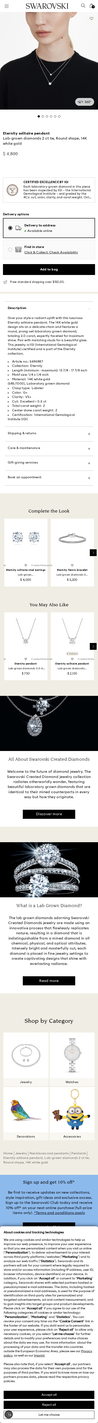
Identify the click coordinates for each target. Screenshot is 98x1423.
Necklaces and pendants (49, 1153)
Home (8, 1153)
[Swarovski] (47, 6)
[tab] (39, 116)
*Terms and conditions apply (59, 1213)
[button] (51, 253)
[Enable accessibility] (9, 1414)
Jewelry (21, 1153)
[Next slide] (93, 552)
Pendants (78, 1153)
